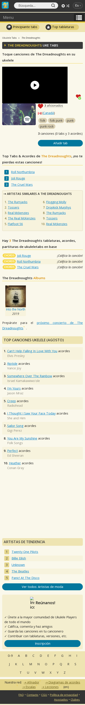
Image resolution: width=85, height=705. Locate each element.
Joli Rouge (18, 178)
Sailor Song (15, 426)
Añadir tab (60, 143)
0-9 (10, 656)
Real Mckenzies (18, 213)
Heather (15, 463)
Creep (11, 401)
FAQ (21, 695)
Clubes (75, 700)
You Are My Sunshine (22, 438)
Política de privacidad (64, 695)
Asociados (61, 700)
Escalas (31, 687)
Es (77, 5)
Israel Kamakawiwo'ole (23, 381)
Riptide (12, 364)
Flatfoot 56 (15, 224)
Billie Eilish (19, 558)
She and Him (16, 418)
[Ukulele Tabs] (5, 5)
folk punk (56, 120)
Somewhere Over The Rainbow (29, 376)
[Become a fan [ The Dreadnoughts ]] (79, 96)
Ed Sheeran (15, 455)
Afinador (33, 682)
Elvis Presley (16, 356)
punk (70, 120)
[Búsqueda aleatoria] (68, 6)
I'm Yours (14, 388)
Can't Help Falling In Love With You (32, 351)
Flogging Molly (56, 202)
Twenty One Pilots (25, 552)
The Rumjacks (17, 202)
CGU (44, 695)
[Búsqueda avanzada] (63, 6)
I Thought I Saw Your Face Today (31, 413)
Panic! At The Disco (25, 578)
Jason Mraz (15, 393)
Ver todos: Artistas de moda (42, 587)
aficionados (53, 105)
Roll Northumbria (23, 172)
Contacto (32, 695)
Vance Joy (14, 368)
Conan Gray (15, 468)
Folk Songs (15, 443)
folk (42, 120)
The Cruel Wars (22, 184)
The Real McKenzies (22, 218)
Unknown (18, 565)
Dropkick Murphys (58, 207)
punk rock (47, 126)
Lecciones (52, 687)
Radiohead (15, 405)
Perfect (12, 451)
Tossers (13, 207)
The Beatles (20, 571)
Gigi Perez (14, 430)
